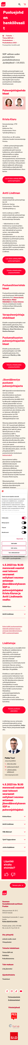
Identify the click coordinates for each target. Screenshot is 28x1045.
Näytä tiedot (20, 538)
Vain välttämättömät (14, 552)
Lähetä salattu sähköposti (11, 771)
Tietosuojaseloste (14, 997)
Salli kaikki (14, 543)
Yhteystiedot (6, 942)
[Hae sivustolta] (19, 4)
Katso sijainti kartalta (9, 921)
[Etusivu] (3, 36)
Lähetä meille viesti (9, 939)
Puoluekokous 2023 (9, 43)
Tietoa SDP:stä (8, 38)
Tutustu (9, 36)
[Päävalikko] (24, 4)
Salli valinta (14, 548)
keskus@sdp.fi (7, 455)
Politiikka (5, 955)
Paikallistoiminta (8, 959)
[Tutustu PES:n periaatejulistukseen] (14, 1020)
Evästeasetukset (14, 1000)
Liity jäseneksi (7, 969)
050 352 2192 (11, 764)
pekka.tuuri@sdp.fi (13, 767)
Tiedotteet (6, 979)
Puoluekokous (7, 40)
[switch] (24, 523)
